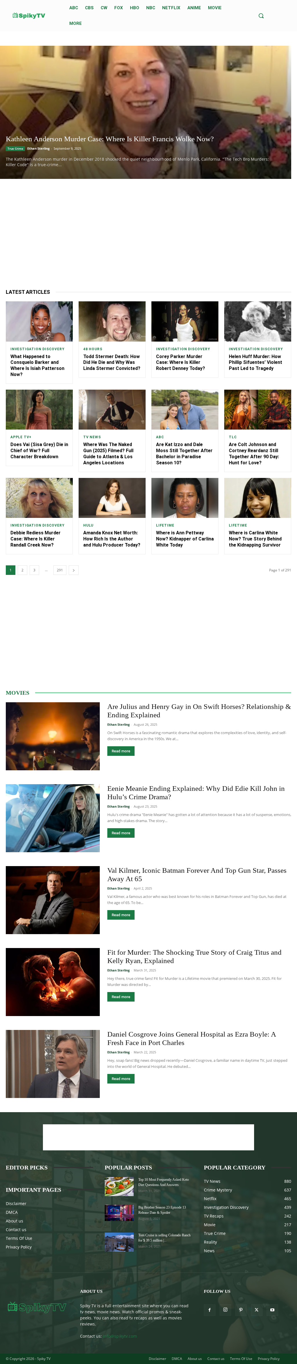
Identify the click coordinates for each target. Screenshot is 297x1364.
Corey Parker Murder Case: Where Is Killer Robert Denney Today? (180, 362)
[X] (256, 1310)
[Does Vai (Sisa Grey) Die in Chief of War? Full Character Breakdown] (39, 410)
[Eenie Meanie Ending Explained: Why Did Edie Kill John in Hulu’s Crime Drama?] (53, 818)
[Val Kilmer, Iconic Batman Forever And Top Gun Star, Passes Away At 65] (53, 900)
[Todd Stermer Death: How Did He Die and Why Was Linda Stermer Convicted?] (112, 321)
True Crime (15, 148)
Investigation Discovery (37, 349)
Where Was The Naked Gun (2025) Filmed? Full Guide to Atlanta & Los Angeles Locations (108, 453)
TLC (233, 437)
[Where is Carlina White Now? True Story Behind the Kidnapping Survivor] (257, 498)
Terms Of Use (19, 1238)
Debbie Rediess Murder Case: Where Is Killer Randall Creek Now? (35, 539)
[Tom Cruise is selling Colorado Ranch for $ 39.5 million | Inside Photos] (119, 1242)
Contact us (16, 1229)
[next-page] (74, 570)
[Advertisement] (148, 233)
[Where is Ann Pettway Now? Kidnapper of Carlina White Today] (184, 498)
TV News (92, 437)
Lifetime (165, 525)
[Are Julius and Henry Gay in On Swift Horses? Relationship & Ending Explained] (53, 736)
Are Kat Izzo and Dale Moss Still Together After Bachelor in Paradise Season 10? (184, 453)
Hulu (88, 525)
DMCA (12, 1212)
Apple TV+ (21, 437)
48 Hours (92, 349)
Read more (121, 751)
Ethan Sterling (38, 148)
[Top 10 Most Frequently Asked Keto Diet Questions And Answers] (119, 1186)
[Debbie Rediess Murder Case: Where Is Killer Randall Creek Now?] (39, 498)
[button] (261, 15)
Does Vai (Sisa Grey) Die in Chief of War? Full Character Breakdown (39, 450)
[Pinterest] (241, 1310)
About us (14, 1221)
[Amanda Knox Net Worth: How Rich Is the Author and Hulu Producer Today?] (112, 498)
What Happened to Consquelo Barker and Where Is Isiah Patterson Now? (37, 365)
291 (60, 570)
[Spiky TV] (29, 15)
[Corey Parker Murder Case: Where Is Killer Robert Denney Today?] (184, 321)
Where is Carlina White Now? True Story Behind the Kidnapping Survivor (255, 539)
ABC (160, 437)
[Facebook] (209, 1310)
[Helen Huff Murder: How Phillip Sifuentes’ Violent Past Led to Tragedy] (257, 321)
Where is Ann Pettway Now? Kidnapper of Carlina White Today (185, 539)
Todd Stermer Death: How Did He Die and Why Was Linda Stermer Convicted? (111, 362)
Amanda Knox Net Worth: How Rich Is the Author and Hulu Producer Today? (111, 539)
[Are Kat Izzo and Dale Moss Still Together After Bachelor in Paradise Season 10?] (184, 410)
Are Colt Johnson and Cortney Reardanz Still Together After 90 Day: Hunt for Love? (254, 453)
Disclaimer (16, 1203)
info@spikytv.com (120, 1336)
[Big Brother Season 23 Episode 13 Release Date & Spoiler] (119, 1213)
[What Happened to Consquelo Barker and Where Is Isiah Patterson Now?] (39, 321)
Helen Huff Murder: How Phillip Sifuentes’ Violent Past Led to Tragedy (255, 362)
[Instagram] (225, 1310)
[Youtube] (272, 1310)
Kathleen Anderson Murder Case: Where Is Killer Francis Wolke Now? (110, 139)
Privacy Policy (19, 1247)
